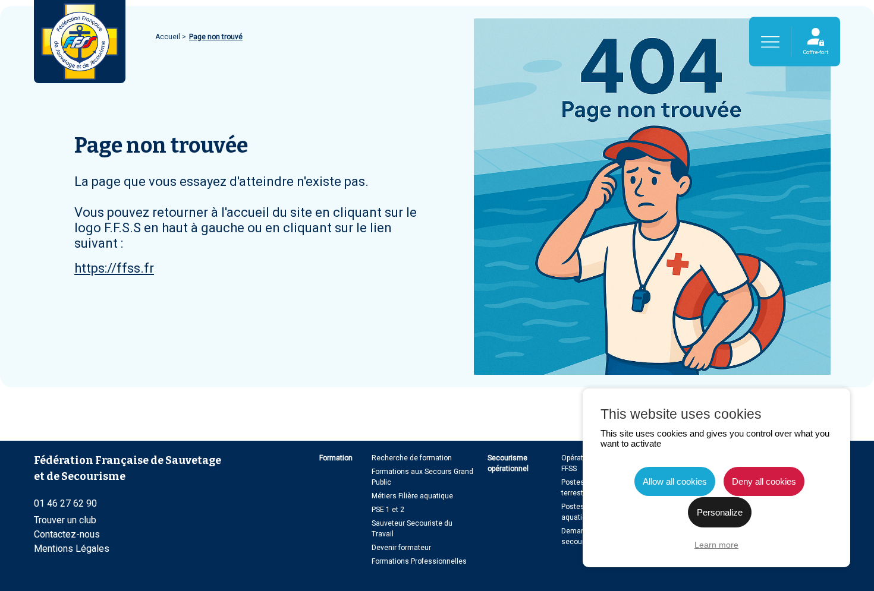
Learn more (716, 544)
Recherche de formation (412, 458)
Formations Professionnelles (419, 561)
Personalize (720, 512)
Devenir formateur (401, 547)
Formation (336, 458)
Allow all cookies (675, 481)
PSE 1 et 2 (388, 509)
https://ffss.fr (114, 268)
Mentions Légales (71, 548)
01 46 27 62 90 (65, 503)
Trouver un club (65, 520)
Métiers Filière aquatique (412, 496)
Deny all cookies (764, 481)
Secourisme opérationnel (508, 463)
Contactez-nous (67, 534)
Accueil (168, 37)
